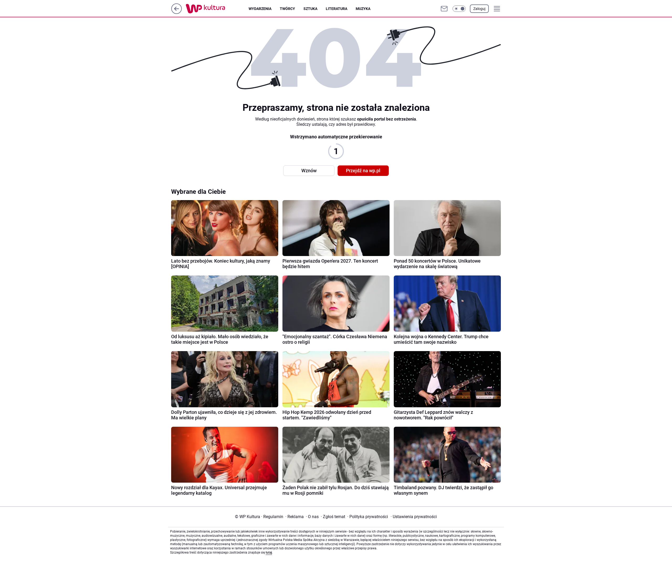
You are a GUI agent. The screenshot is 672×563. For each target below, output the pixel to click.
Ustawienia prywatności (414, 516)
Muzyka (363, 9)
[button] (459, 9)
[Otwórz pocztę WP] (444, 8)
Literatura (336, 9)
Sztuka (310, 9)
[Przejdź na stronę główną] (176, 12)
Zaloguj (479, 9)
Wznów (309, 170)
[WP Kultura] (217, 8)
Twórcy (287, 9)
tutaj (269, 552)
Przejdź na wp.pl (363, 170)
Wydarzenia (260, 9)
